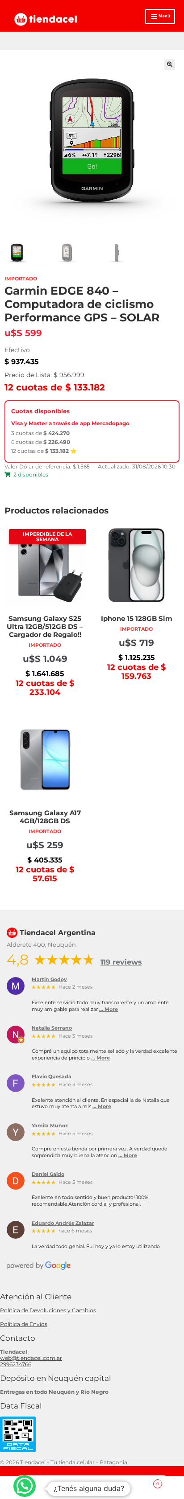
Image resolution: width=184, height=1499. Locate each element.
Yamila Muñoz (50, 1126)
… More (108, 1009)
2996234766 (15, 1364)
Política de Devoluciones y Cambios (48, 1310)
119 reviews (121, 962)
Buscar (91, 1487)
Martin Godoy (49, 979)
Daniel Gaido (48, 1174)
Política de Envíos (23, 1324)
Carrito (141, 1481)
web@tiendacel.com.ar (31, 1358)
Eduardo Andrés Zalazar (63, 1223)
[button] (169, 64)
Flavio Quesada (51, 1077)
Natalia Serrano (52, 1028)
